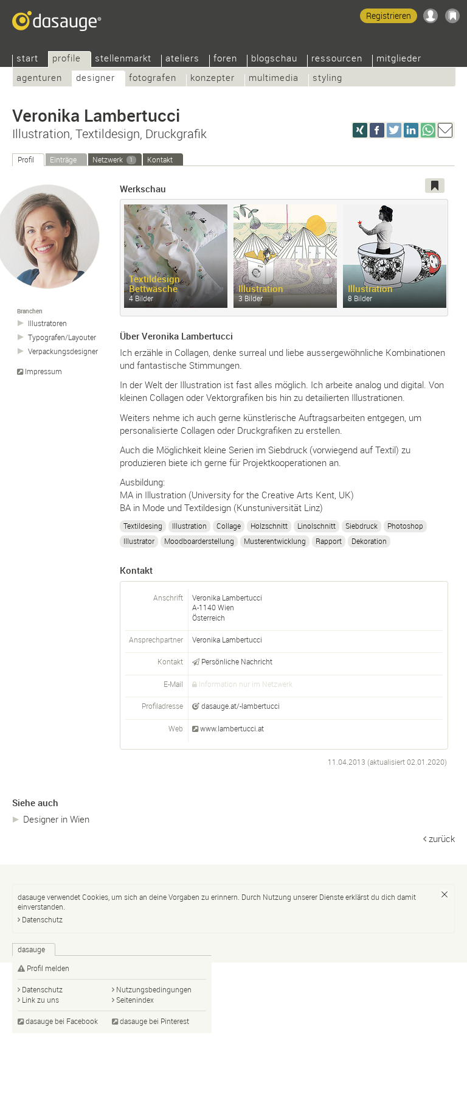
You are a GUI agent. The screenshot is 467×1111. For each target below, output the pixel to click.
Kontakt (160, 159)
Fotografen (152, 78)
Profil (26, 159)
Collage (228, 526)
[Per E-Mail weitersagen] (445, 130)
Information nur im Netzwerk (245, 684)
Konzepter (212, 78)
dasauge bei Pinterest (154, 1021)
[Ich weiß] (444, 894)
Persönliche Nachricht (236, 661)
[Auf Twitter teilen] (394, 130)
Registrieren (388, 15)
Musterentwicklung (275, 541)
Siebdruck (361, 526)
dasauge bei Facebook (62, 1021)
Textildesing (142, 526)
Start (27, 59)
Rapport (329, 541)
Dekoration (369, 541)
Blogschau (274, 59)
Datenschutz (42, 919)
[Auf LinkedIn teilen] (411, 130)
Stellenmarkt (123, 59)
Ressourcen (336, 59)
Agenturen (39, 78)
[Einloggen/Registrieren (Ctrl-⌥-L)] (430, 16)
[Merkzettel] (452, 16)
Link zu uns (40, 1000)
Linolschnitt (316, 526)
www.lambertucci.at (232, 728)
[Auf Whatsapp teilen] (428, 130)
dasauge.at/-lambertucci (240, 706)
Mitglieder (398, 59)
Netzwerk (112, 159)
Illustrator (138, 541)
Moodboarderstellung (199, 541)
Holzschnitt (269, 526)
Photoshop (405, 526)
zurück (442, 838)
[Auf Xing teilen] (360, 130)
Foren (225, 59)
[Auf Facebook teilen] (377, 130)
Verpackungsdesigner (63, 351)
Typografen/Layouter (62, 337)
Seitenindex (135, 1000)
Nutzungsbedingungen (154, 989)
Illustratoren (47, 323)
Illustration (189, 526)
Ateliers (182, 59)
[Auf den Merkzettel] (435, 185)
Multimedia (274, 78)
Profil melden (48, 968)
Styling (327, 78)
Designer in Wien (56, 819)
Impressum (43, 371)
